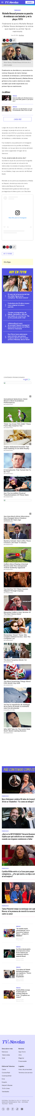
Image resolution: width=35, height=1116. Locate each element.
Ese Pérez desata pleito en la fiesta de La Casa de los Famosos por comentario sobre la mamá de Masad (23, 952)
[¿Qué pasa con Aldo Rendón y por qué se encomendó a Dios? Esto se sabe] (6, 108)
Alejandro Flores (20, 960)
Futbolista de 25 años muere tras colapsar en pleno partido (18, 305)
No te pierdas (7, 254)
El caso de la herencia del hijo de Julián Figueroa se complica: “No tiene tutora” (18, 296)
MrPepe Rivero (19, 940)
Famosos (17, 10)
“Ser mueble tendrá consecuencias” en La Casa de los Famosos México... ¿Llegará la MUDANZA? (23, 932)
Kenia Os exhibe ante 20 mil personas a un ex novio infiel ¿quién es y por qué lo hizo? (23, 99)
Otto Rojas (21, 35)
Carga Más (17, 119)
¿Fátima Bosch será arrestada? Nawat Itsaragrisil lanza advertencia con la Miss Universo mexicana (19, 326)
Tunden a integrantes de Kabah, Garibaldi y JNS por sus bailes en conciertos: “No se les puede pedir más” (18, 315)
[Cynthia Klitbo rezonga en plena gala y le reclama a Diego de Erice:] (9, 994)
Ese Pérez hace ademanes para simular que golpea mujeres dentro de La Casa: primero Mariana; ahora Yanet (19, 336)
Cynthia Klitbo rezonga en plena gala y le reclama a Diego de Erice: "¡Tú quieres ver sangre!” (23, 993)
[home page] (12, 2)
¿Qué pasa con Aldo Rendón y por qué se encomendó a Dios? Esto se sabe (22, 109)
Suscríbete (30, 2)
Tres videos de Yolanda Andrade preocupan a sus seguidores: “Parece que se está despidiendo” (23, 973)
